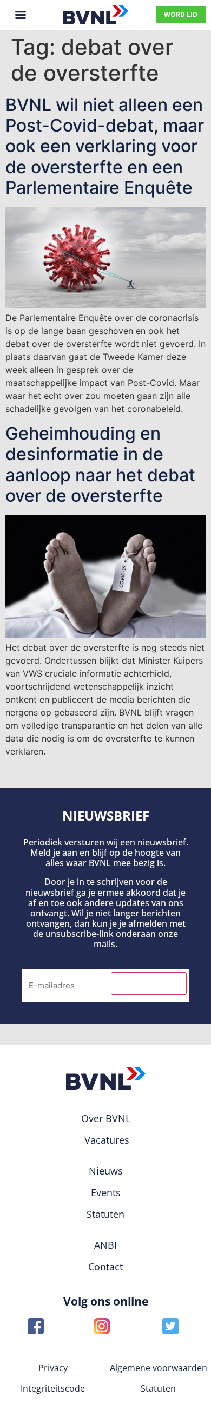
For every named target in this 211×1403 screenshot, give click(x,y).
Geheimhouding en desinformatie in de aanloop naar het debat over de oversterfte (100, 464)
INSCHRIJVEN (148, 983)
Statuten (158, 1388)
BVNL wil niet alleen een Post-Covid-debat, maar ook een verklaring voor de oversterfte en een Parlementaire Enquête (104, 146)
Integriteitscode (53, 1388)
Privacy (53, 1368)
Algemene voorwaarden (158, 1368)
